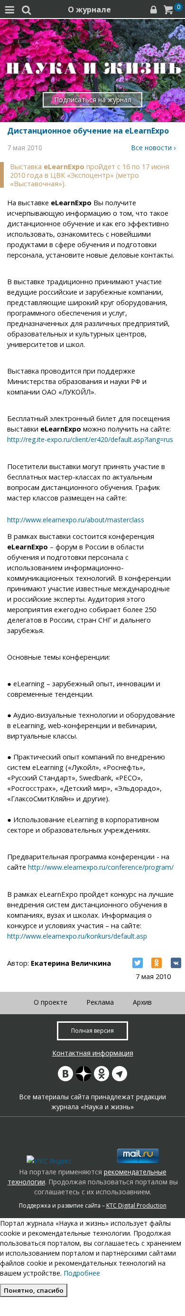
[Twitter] (137, 963)
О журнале (89, 9)
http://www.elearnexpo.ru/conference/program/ (101, 867)
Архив (142, 1002)
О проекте (50, 1002)
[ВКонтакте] (176, 963)
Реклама (100, 1002)
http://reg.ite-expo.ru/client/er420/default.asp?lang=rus (90, 439)
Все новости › (153, 147)
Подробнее (82, 1273)
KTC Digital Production (136, 1205)
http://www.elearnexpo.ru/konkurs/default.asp (77, 936)
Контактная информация (92, 1052)
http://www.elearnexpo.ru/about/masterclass (75, 519)
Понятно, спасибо (34, 1290)
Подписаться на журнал (92, 99)
